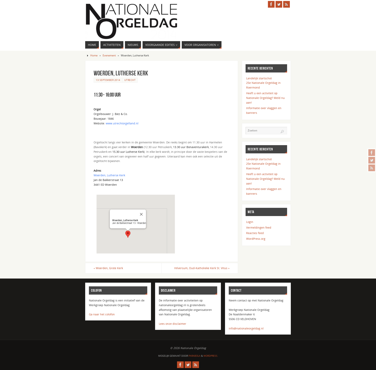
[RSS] (371, 168)
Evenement (109, 55)
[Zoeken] (282, 132)
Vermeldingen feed (258, 227)
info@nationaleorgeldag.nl (246, 328)
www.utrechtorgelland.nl (122, 123)
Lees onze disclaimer (172, 324)
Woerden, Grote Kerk (108, 268)
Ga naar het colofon (102, 314)
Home (94, 55)
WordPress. (210, 355)
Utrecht (130, 79)
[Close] (141, 214)
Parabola (195, 355)
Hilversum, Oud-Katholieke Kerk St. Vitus (202, 268)
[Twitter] (371, 160)
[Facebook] (371, 152)
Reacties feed (255, 233)
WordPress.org (255, 239)
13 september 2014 (108, 79)
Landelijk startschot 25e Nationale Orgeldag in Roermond (263, 83)
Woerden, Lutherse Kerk (109, 175)
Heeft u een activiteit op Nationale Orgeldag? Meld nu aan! (265, 97)
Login (249, 222)
